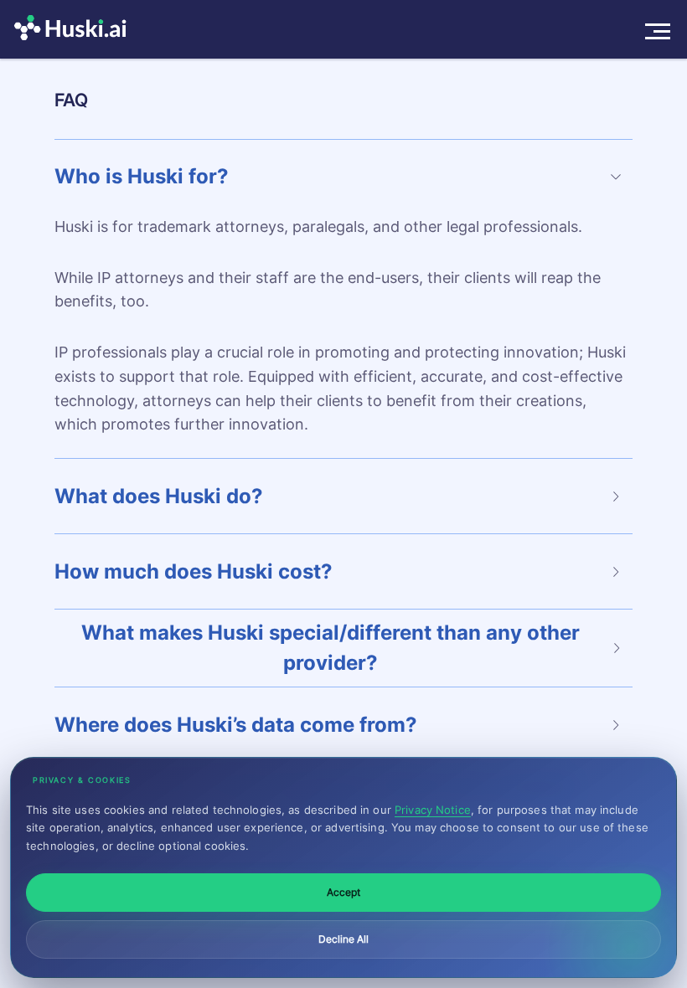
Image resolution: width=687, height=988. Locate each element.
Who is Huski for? (141, 176)
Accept (343, 892)
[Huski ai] (74, 29)
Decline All (343, 939)
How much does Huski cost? (193, 571)
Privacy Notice (433, 809)
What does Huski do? (158, 496)
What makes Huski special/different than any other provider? (330, 647)
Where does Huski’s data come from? (235, 725)
